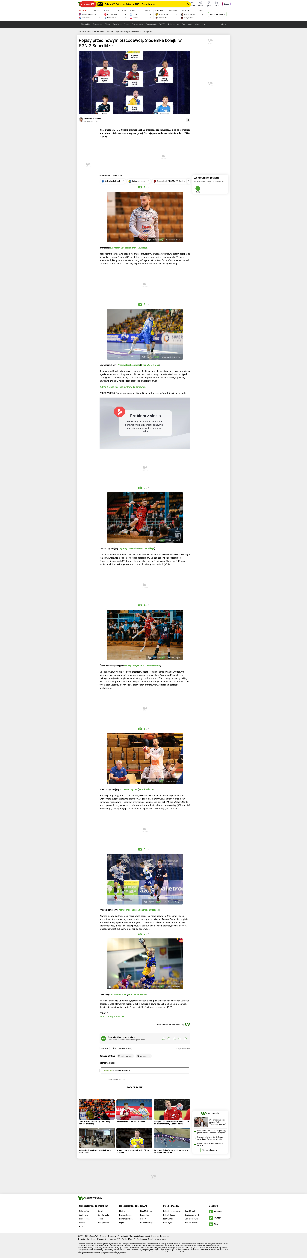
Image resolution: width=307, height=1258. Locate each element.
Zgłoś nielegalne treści (116, 1079)
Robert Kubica (169, 1215)
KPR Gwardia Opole (150, 665)
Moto (197, 24)
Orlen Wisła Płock (150, 365)
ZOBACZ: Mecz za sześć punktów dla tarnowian (123, 387)
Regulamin (164, 1236)
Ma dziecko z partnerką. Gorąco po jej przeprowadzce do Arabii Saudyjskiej (211, 1132)
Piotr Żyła (167, 1223)
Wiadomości (141, 1239)
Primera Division (126, 1219)
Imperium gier (160, 1239)
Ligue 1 (122, 1223)
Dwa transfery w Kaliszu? (112, 1016)
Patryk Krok (124, 910)
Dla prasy (112, 1236)
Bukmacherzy (137, 24)
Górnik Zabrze (146, 789)
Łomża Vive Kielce (137, 994)
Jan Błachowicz (191, 1219)
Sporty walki (151, 24)
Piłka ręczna (173, 24)
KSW (81, 1226)
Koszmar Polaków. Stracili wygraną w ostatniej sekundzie (171, 1151)
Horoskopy (91, 1239)
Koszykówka (186, 24)
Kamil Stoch (190, 1211)
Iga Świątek (168, 1219)
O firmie (103, 1236)
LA (203, 24)
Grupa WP (94, 1236)
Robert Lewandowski (172, 1211)
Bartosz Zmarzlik (192, 1215)
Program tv (102, 1239)
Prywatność (123, 1236)
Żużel (126, 24)
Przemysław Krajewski (129, 365)
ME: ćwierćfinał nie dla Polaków (130, 1121)
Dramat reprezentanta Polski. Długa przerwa (132, 1151)
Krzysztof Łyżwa (128, 789)
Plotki (124, 1239)
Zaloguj (226, 4)
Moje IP (131, 1239)
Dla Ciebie (85, 24)
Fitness (82, 1223)
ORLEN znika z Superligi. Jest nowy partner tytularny (94, 1122)
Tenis (107, 24)
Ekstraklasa (124, 1211)
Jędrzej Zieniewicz (128, 548)
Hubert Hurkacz (191, 1223)
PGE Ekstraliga (146, 1223)
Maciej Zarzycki (132, 665)
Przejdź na (86, 4)
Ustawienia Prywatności (140, 1236)
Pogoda (81, 1239)
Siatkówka (117, 24)
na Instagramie (127, 1056)
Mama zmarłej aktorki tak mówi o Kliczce (210, 1144)
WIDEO (162, 24)
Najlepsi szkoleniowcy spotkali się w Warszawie (95, 1151)
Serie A (143, 1219)
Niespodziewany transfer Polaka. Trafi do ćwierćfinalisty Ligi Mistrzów (171, 1122)
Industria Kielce (99, 32)
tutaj (124, 1253)
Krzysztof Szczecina (120, 247)
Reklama (155, 1236)
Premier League (126, 1215)
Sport (150, 1239)
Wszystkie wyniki (216, 14)
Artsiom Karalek (118, 994)
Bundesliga (144, 1215)
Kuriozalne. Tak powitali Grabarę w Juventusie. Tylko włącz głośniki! (210, 1138)
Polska (114, 1048)
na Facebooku (145, 1056)
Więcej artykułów (209, 1150)
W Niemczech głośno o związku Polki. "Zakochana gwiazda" (218, 1122)
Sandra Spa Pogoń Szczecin (145, 910)
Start (79, 32)
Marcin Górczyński (92, 118)
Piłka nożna (97, 24)
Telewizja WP (114, 1239)
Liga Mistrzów (146, 1211)
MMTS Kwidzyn (139, 247)
